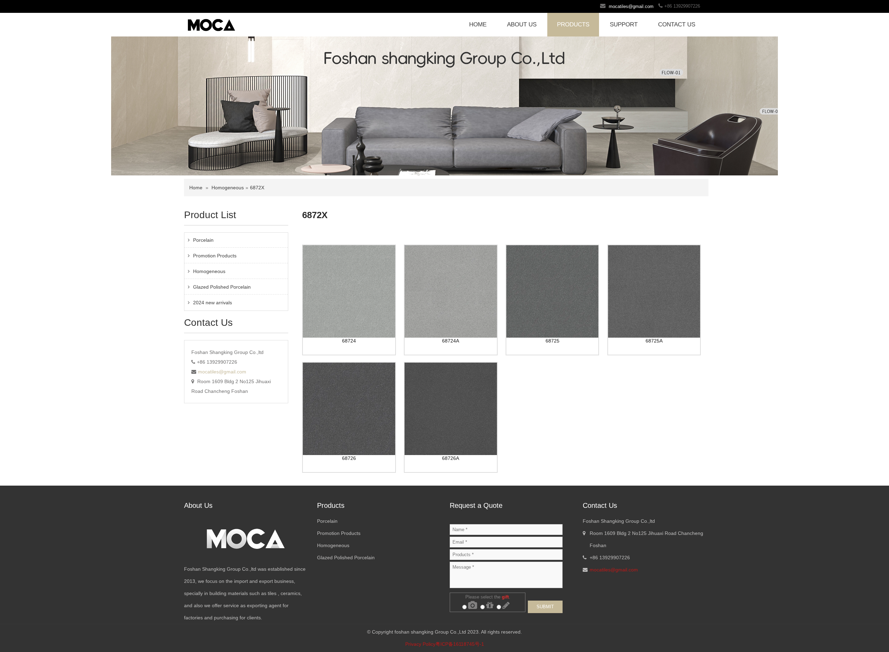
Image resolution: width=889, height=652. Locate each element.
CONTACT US (676, 24)
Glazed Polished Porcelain (222, 287)
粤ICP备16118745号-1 (459, 644)
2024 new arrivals (212, 302)
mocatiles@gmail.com (631, 6)
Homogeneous (227, 187)
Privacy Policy (420, 644)
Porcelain (203, 240)
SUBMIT (545, 606)
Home (195, 187)
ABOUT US (522, 24)
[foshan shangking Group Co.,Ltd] (211, 24)
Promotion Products (214, 255)
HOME (478, 24)
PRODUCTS (573, 24)
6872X (257, 187)
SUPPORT (624, 24)
